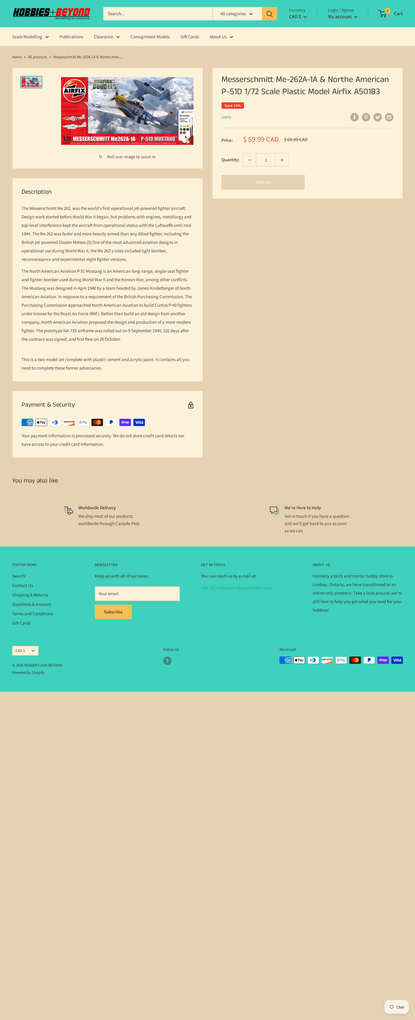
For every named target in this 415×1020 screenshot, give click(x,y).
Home (17, 57)
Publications (71, 36)
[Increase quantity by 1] (282, 160)
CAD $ (20, 650)
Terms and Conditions (32, 613)
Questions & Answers (31, 604)
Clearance (103, 36)
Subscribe (113, 612)
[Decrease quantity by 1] (249, 160)
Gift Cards (189, 36)
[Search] (269, 13)
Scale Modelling (27, 36)
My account (340, 16)
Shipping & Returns (30, 595)
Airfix (226, 117)
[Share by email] (389, 117)
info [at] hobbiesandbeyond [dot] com (236, 588)
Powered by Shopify (28, 672)
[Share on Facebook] (354, 117)
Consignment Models (150, 36)
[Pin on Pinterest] (366, 117)
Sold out (263, 182)
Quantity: (230, 160)
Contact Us (22, 585)
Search (18, 576)
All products (37, 57)
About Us (218, 36)
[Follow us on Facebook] (167, 661)
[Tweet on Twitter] (377, 117)
